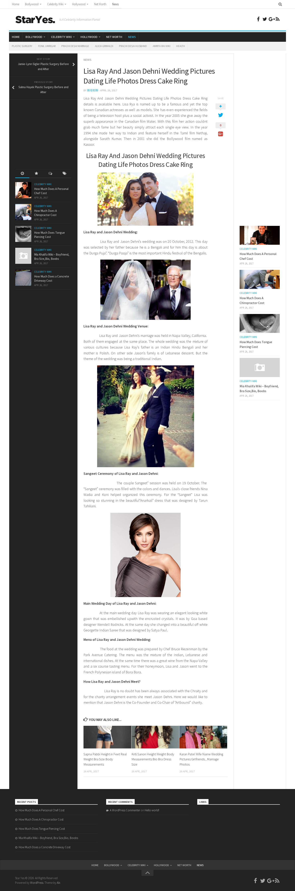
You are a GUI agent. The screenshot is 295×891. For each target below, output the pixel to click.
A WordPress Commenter (125, 810)
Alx (58, 883)
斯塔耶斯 (92, 90)
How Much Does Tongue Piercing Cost (42, 829)
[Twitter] (264, 19)
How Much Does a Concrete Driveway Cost (44, 847)
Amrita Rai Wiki (161, 46)
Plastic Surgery (22, 46)
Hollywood (78, 4)
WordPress (36, 883)
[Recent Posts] (22, 173)
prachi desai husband (133, 46)
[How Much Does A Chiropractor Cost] (23, 212)
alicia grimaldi (104, 46)
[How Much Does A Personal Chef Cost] (23, 190)
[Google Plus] (271, 19)
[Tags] (64, 173)
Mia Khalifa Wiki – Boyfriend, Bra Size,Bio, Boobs (48, 838)
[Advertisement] (45, 131)
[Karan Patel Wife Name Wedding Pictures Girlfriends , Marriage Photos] (203, 737)
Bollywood (32, 4)
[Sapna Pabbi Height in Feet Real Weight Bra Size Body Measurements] (107, 737)
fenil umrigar (47, 46)
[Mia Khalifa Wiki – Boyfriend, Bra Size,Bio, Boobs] (23, 256)
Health (180, 46)
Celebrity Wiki (55, 4)
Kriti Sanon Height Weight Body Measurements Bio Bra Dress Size (152, 759)
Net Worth (100, 4)
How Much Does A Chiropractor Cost (41, 819)
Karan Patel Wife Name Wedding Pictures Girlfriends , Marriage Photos (201, 759)
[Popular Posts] (36, 173)
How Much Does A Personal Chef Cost (41, 810)
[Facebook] (258, 19)
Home (15, 4)
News (115, 4)
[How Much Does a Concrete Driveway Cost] (23, 278)
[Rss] (277, 19)
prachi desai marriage (75, 46)
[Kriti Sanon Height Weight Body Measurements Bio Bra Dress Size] (155, 737)
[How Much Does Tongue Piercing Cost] (23, 234)
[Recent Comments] (50, 173)
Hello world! (152, 810)
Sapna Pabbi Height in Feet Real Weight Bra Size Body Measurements (105, 759)
